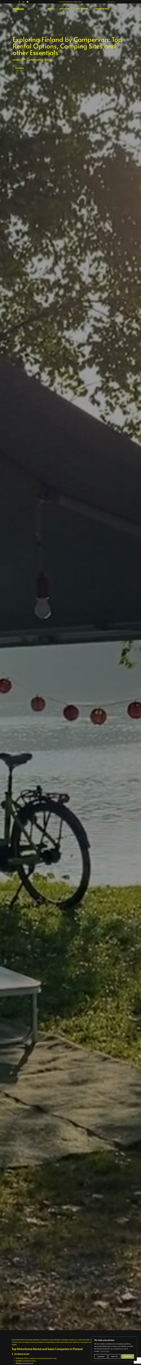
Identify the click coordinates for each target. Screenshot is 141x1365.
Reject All (114, 1356)
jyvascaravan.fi (28, 1363)
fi (116, 8)
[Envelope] (27, 2)
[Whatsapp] (23, 2)
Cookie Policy (104, 1351)
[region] (114, 1349)
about (49, 8)
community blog (101, 8)
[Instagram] (19, 2)
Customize (100, 1356)
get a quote (64, 8)
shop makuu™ (82, 8)
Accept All (127, 1356)
